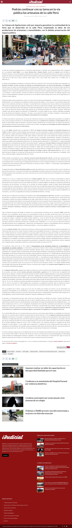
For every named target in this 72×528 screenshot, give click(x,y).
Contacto (5, 455)
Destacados (29, 6)
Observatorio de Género (10, 508)
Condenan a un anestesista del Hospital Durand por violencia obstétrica (46, 382)
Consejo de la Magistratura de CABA (49, 526)
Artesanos (18, 351)
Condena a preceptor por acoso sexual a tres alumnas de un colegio (45, 399)
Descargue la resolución (63, 347)
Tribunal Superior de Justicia (10, 502)
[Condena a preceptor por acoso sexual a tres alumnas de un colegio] (12, 401)
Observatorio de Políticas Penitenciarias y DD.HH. (16, 505)
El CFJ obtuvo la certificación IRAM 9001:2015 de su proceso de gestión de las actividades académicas (56, 483)
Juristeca (6, 521)
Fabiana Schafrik (34, 351)
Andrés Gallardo (10, 351)
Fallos (34, 6)
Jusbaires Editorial (8, 510)
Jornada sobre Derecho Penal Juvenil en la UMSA (56, 477)
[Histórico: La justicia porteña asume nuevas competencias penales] (40, 490)
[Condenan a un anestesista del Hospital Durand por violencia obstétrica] (12, 387)
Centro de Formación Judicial (10, 518)
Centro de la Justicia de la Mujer (11, 515)
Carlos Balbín (25, 351)
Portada (4, 354)
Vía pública (10, 354)
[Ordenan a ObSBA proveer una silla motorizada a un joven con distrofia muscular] (12, 415)
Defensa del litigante (9, 513)
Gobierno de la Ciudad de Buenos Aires (48, 351)
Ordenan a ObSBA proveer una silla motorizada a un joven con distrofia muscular (47, 412)
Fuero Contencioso (40, 6)
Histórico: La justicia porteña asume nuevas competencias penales (55, 488)
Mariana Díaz (62, 351)
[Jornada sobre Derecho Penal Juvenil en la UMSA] (40, 479)
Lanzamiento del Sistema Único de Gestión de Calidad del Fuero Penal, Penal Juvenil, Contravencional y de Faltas (55, 473)
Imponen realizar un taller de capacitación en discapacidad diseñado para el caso (45, 369)
